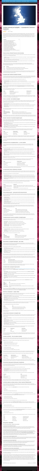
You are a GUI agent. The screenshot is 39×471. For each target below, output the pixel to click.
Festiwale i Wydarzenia (12, 1)
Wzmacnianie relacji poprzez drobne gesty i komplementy (10, 49)
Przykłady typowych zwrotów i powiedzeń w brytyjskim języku (10, 45)
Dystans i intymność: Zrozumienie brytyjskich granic (9, 42)
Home (4, 1)
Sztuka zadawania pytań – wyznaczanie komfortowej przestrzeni (10, 44)
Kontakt (28, 1)
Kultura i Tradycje (24, 1)
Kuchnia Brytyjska (18, 1)
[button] (35, 1)
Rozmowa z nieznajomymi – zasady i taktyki (8, 47)
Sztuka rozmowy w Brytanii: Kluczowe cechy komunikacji (9, 40)
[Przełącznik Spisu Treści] (18, 39)
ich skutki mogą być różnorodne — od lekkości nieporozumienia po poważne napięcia (25, 268)
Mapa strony (7, 1)
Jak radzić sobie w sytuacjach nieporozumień (8, 46)
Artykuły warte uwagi (34, 470)
